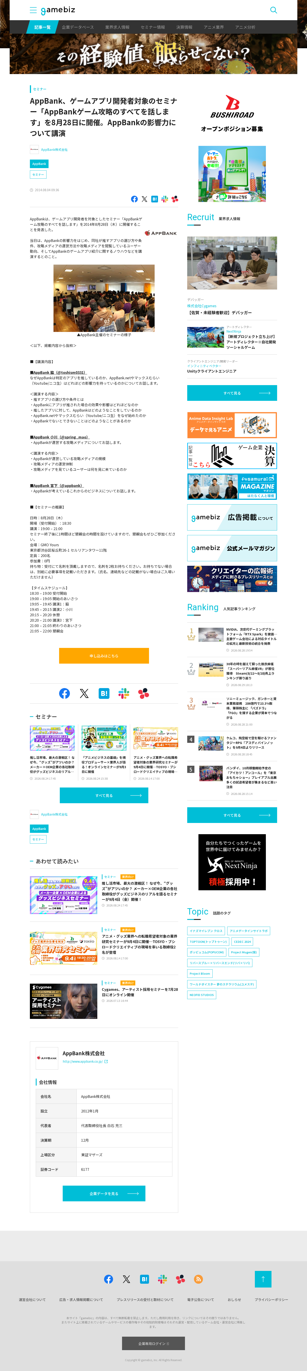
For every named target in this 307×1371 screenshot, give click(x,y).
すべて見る (104, 795)
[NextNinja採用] (232, 862)
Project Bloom (200, 973)
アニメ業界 (214, 27)
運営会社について (32, 1299)
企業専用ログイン (151, 1343)
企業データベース (78, 27)
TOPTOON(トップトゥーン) (208, 941)
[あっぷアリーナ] (232, 174)
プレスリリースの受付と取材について (145, 1299)
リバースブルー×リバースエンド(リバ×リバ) (220, 963)
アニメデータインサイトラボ (249, 931)
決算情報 (184, 27)
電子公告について (200, 1299)
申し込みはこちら (104, 655)
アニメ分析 (245, 27)
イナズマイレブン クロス (206, 931)
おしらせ (234, 1299)
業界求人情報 (117, 27)
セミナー (40, 89)
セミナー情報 (153, 27)
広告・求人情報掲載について (81, 1299)
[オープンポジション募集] (232, 113)
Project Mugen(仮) (244, 952)
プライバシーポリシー (271, 1299)
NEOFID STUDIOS (202, 995)
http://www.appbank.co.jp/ (83, 1061)
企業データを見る (104, 1193)
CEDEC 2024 (242, 941)
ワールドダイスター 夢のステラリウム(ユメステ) (222, 984)
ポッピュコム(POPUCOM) (207, 952)
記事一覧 (42, 27)
